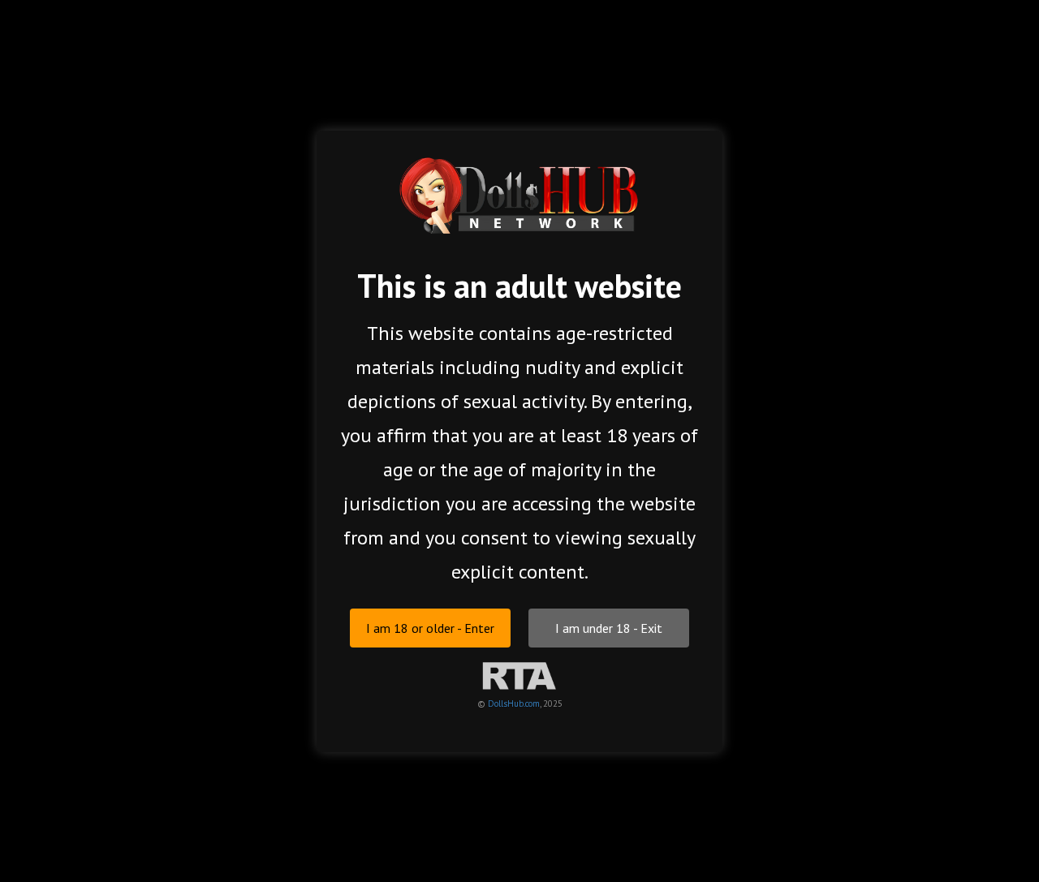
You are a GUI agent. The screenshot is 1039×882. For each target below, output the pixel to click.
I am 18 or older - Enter (430, 627)
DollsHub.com (514, 702)
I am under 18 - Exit (608, 627)
